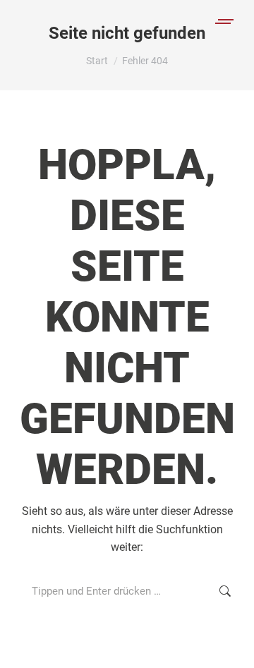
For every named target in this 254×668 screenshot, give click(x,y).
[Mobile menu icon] (225, 21)
